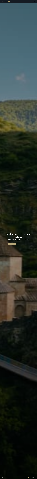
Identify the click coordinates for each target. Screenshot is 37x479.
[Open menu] (34, 1)
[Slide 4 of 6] (31, 477)
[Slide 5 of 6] (32, 477)
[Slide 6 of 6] (33, 477)
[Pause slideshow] (35, 477)
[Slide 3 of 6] (29, 477)
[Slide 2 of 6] (28, 477)
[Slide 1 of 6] (27, 477)
